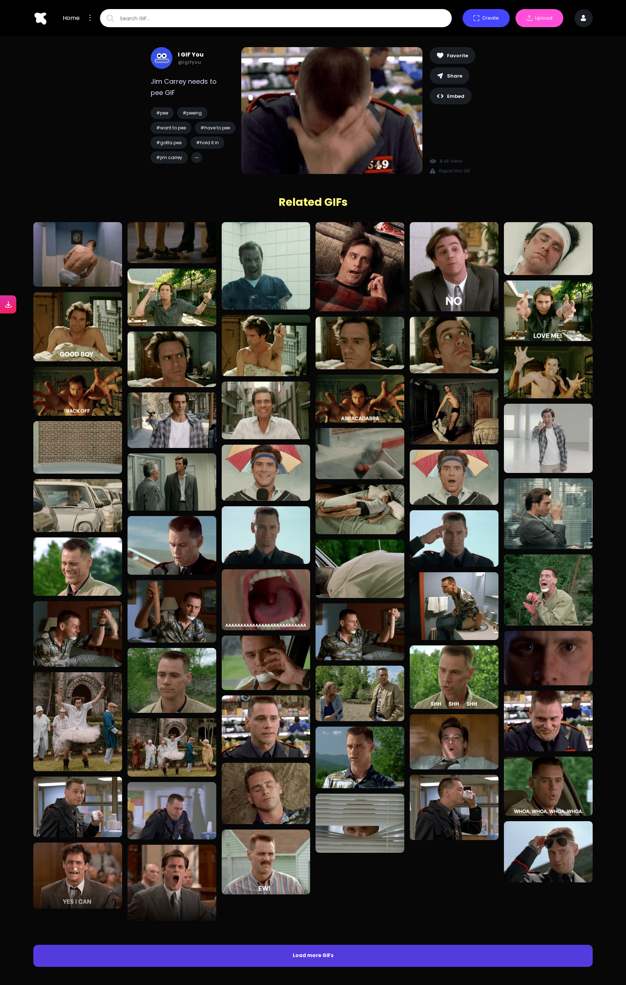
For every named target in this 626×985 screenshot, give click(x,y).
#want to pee (171, 128)
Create (490, 17)
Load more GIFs (313, 875)
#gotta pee (168, 143)
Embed (455, 96)
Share (454, 75)
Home (71, 18)
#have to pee (215, 128)
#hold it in (207, 143)
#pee (162, 113)
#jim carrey (169, 157)
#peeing (192, 113)
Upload (543, 17)
